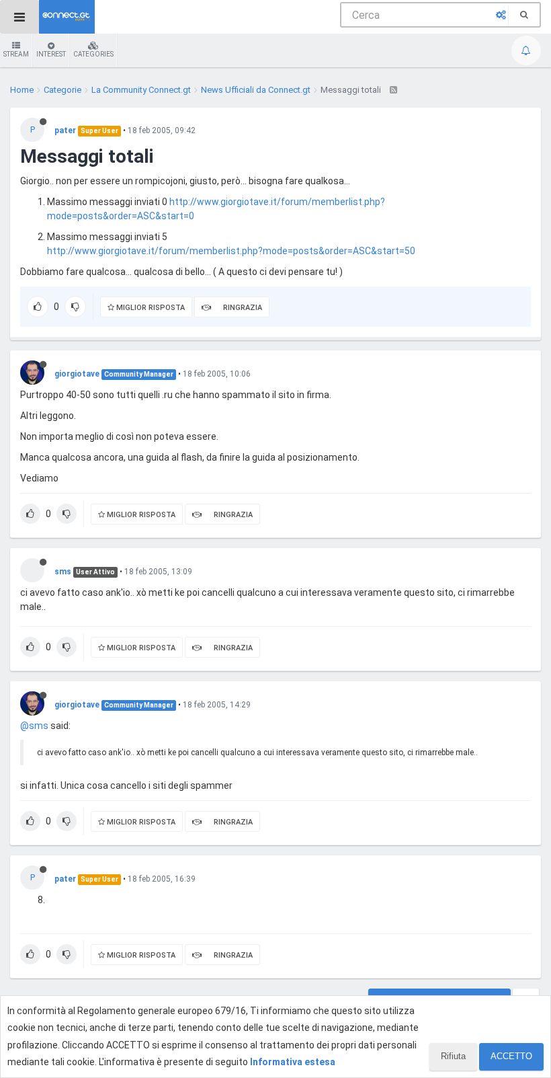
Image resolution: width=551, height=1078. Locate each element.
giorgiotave (76, 374)
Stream (16, 54)
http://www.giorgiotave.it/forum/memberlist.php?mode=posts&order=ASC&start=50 (231, 250)
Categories (93, 54)
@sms (34, 725)
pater (65, 130)
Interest (51, 54)
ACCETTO (511, 1056)
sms (62, 571)
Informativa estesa (292, 1061)
